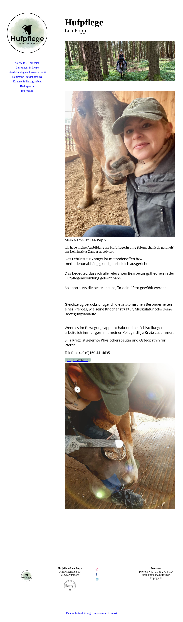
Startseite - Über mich (27, 62)
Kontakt (112, 613)
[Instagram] (97, 569)
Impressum (27, 90)
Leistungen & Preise (27, 67)
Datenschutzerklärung (78, 613)
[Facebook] (96, 574)
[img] (27, 33)
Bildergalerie (27, 86)
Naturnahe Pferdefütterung (27, 76)
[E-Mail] (97, 579)
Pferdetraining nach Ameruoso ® (27, 72)
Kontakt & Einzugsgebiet (27, 81)
